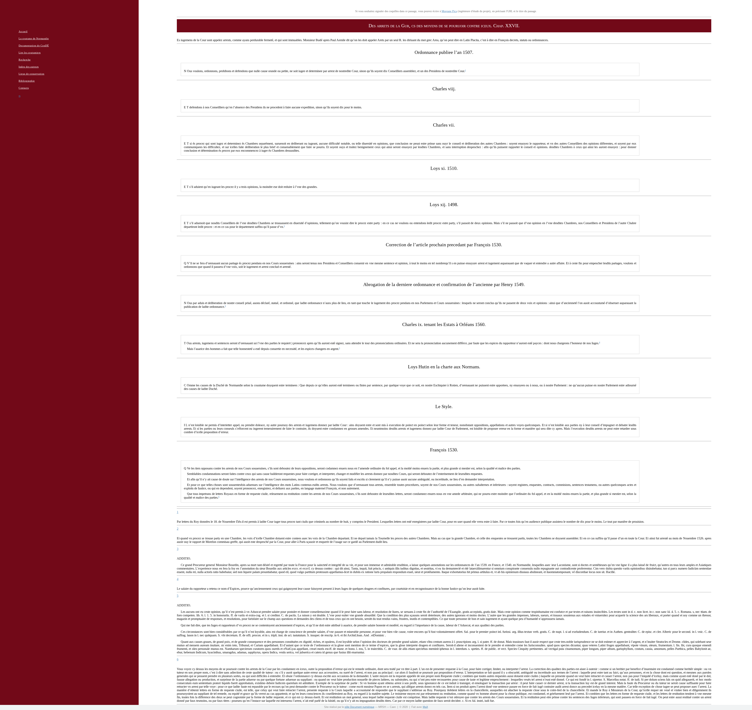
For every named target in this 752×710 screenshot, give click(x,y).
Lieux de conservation (31, 73)
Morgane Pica (449, 11)
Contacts (24, 87)
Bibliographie (27, 80)
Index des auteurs (29, 66)
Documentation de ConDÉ (34, 45)
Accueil (23, 31)
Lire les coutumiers (30, 52)
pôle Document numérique (359, 706)
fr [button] (20, 96)
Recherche (25, 59)
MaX (425, 706)
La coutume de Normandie (34, 38)
